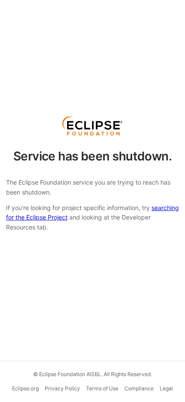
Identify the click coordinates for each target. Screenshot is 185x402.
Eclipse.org (25, 388)
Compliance (139, 388)
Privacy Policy (62, 388)
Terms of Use (102, 388)
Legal (166, 388)
